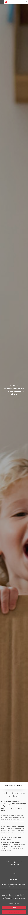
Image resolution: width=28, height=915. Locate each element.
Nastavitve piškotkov (14, 903)
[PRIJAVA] (26, 2)
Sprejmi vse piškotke (14, 912)
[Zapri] (26, 891)
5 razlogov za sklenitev (14, 785)
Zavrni (14, 907)
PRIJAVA (26, 2)
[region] (14, 902)
